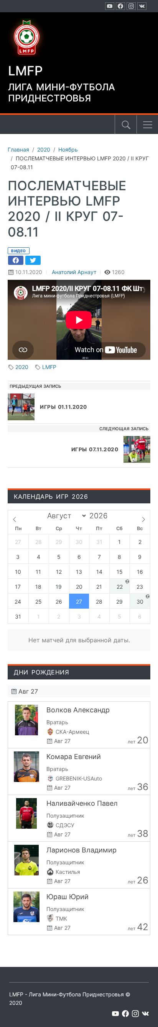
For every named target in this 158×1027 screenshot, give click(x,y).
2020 (21, 367)
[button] (147, 125)
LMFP (49, 367)
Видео (18, 250)
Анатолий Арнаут (74, 272)
